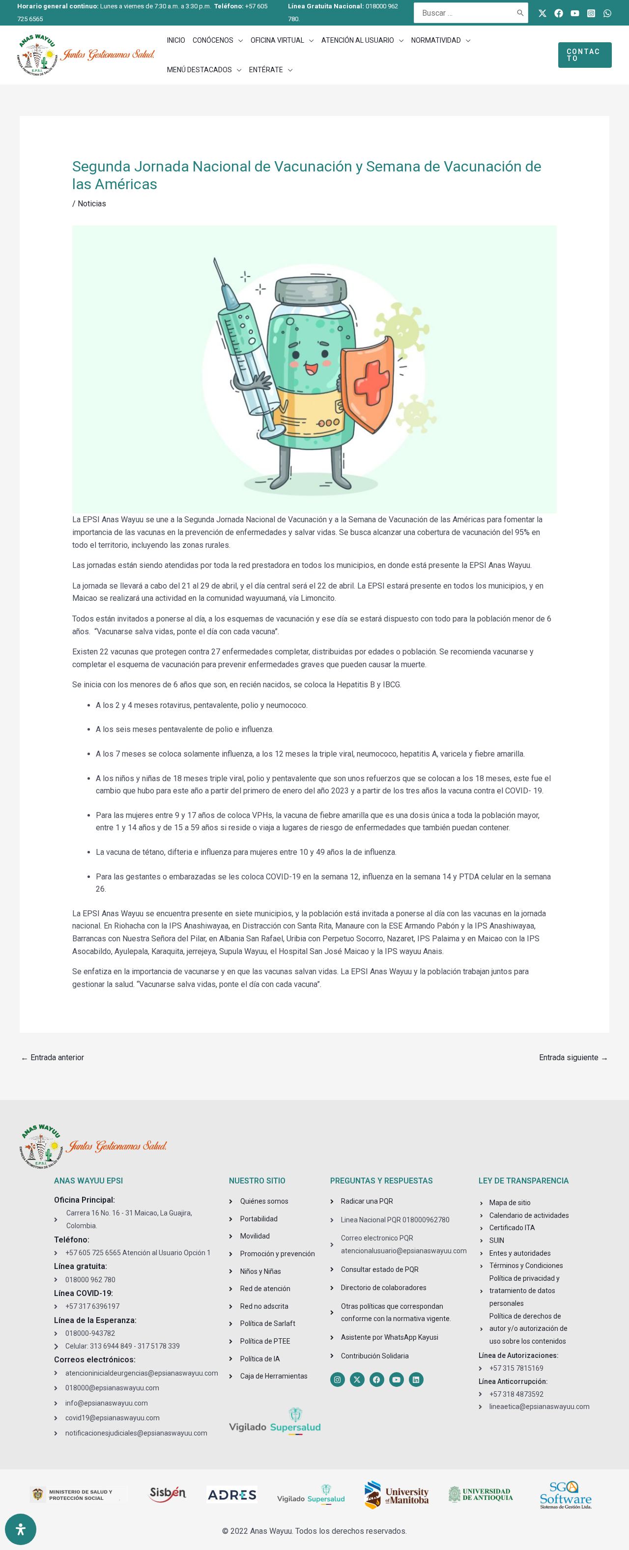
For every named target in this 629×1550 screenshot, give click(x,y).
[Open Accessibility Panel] (20, 1529)
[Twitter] (542, 13)
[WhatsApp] (607, 13)
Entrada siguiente (573, 1057)
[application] (238, 40)
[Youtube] (575, 13)
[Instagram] (591, 13)
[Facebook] (558, 13)
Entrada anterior (52, 1057)
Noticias (92, 203)
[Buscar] (521, 13)
